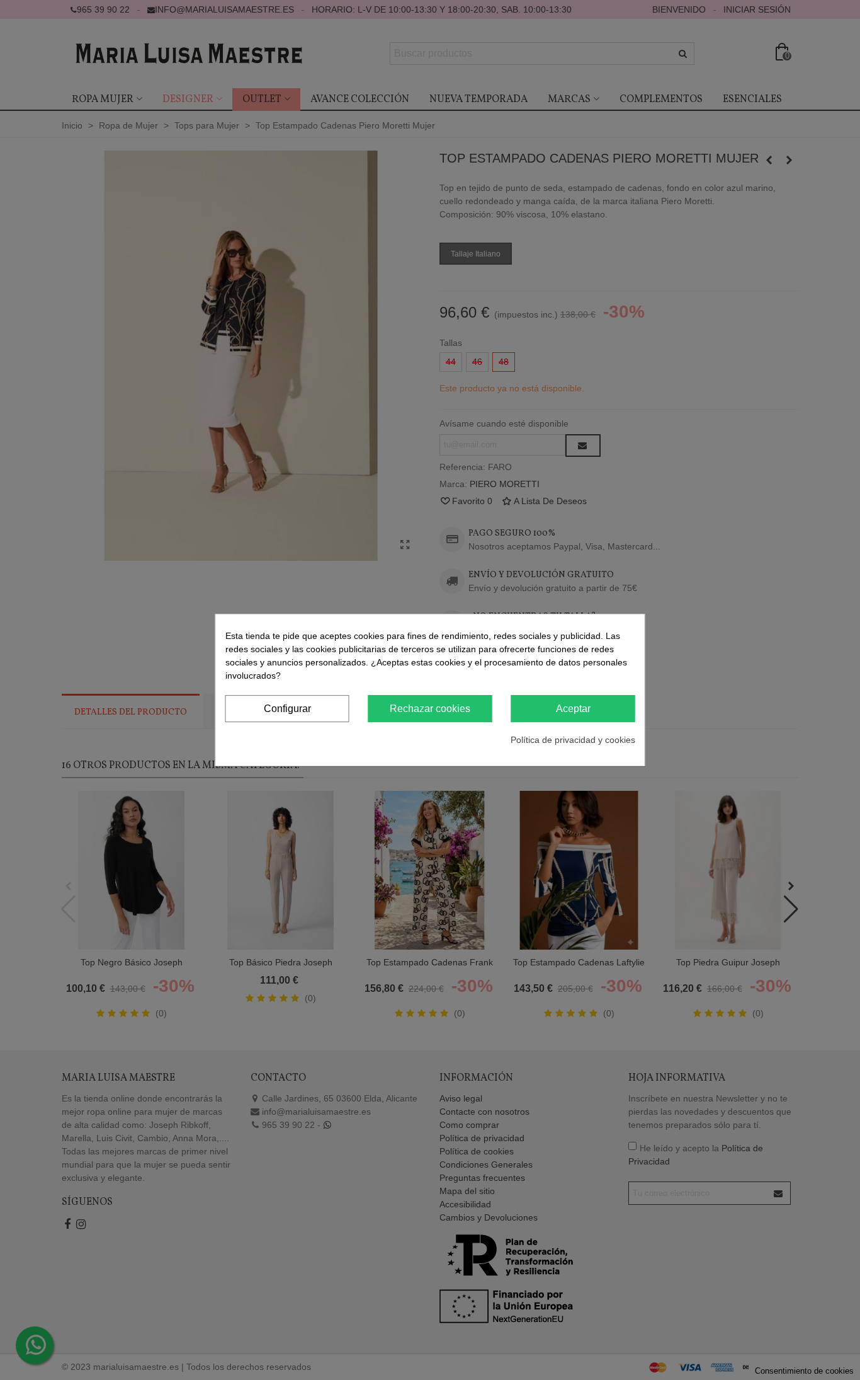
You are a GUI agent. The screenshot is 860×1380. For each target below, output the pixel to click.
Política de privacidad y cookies (573, 740)
